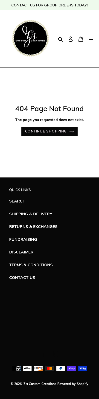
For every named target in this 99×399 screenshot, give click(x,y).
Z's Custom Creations (39, 384)
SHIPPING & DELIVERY (30, 213)
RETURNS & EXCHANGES (33, 226)
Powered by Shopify (72, 384)
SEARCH (17, 201)
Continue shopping (46, 131)
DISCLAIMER (21, 252)
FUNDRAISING (23, 239)
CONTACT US (22, 277)
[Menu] (91, 38)
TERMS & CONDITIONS (31, 264)
